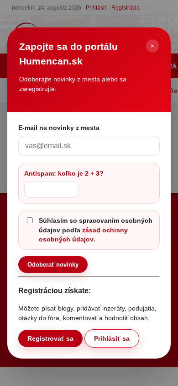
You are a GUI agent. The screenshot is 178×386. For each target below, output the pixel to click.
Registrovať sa (50, 338)
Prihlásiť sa (112, 338)
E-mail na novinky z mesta (58, 127)
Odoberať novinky (53, 264)
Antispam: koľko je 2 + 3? (64, 173)
